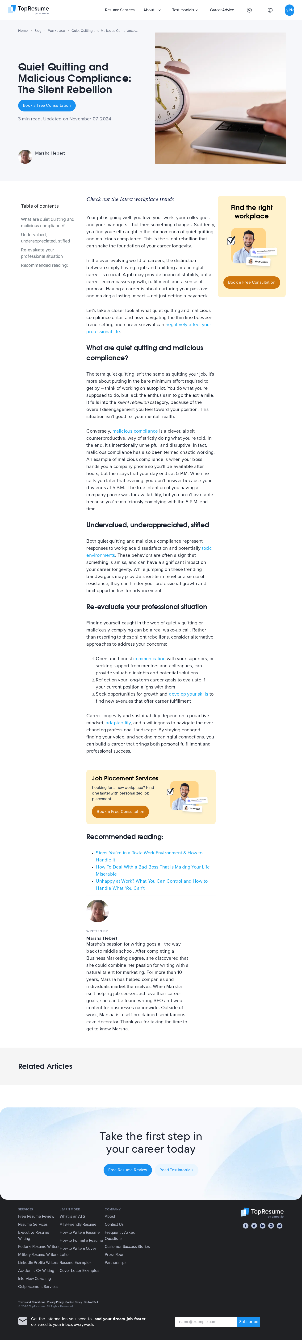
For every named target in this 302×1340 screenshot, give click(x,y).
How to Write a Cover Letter (78, 1251)
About (148, 10)
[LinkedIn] (262, 1226)
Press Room (115, 1254)
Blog (38, 31)
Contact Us (114, 1224)
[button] (152, 10)
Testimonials (183, 10)
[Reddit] (279, 1226)
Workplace (56, 31)
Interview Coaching (34, 1278)
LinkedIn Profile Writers (38, 1262)
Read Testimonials (176, 1170)
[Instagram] (271, 1226)
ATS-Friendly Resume (78, 1224)
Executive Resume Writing (33, 1235)
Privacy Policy (55, 1302)
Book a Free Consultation (47, 105)
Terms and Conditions (31, 1302)
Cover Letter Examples (79, 1270)
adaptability (118, 723)
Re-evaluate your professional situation (42, 253)
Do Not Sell (91, 1302)
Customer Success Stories (127, 1246)
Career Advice (222, 10)
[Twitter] (254, 1226)
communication (149, 659)
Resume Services (119, 10)
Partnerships (115, 1262)
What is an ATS (72, 1216)
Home (23, 31)
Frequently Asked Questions (120, 1235)
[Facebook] (245, 1226)
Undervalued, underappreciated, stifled (45, 237)
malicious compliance (135, 431)
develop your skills (188, 694)
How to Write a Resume (80, 1232)
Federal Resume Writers (38, 1246)
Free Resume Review (127, 1170)
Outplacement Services (38, 1286)
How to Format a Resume (81, 1240)
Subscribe (248, 1321)
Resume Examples (75, 1262)
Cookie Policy (73, 1302)
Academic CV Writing (36, 1270)
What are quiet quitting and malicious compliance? (47, 222)
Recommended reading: (44, 265)
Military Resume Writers (38, 1254)
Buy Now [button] (289, 10)
